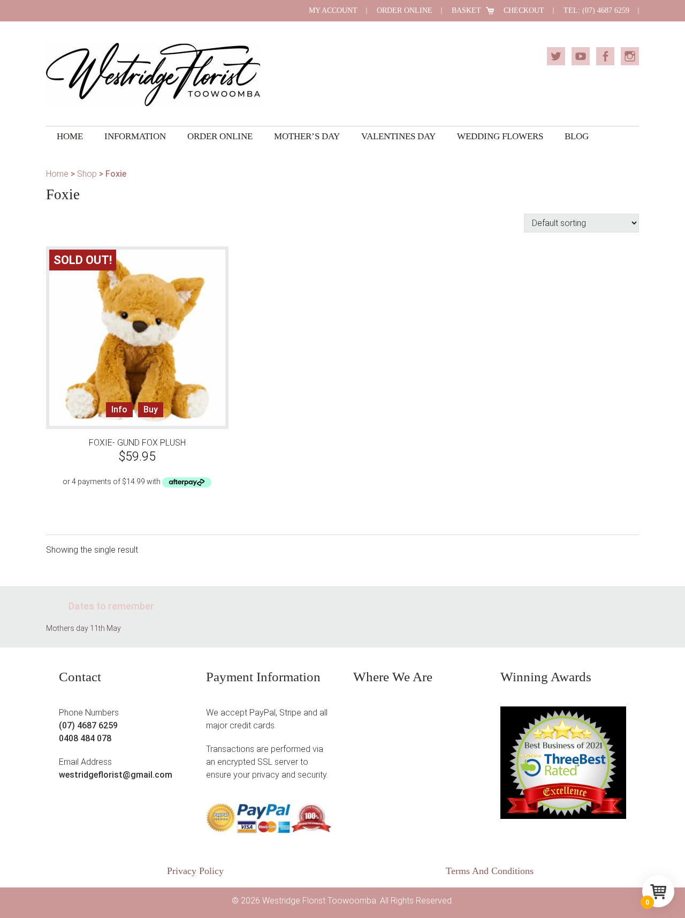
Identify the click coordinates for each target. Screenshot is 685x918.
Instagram (630, 56)
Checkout (524, 10)
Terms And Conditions (490, 871)
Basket (466, 10)
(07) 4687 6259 (88, 725)
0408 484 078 (85, 738)
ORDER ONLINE (404, 10)
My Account (333, 10)
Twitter (556, 56)
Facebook (605, 56)
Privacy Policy (195, 871)
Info (119, 409)
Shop (87, 174)
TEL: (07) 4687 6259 (596, 10)
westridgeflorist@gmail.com (115, 775)
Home (57, 174)
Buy (150, 409)
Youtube (581, 56)
